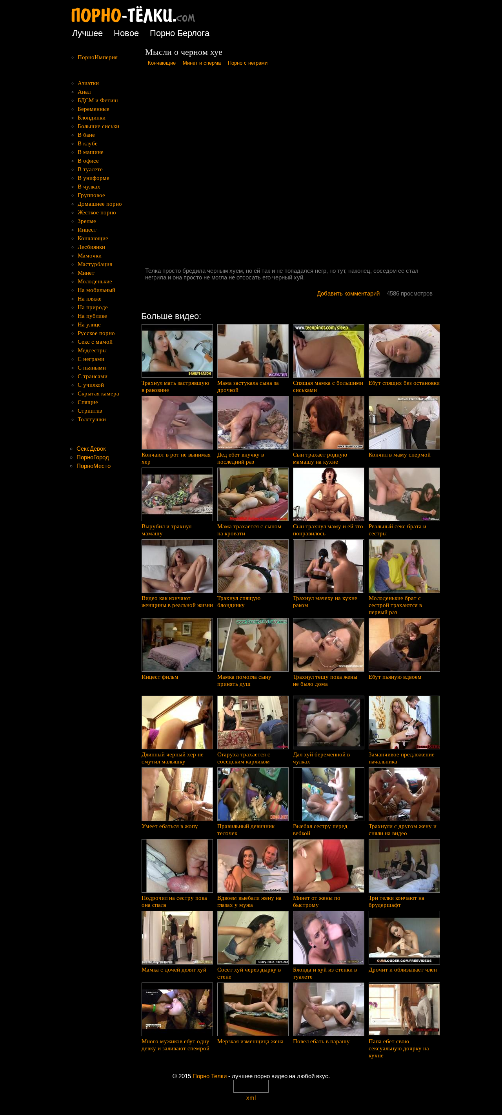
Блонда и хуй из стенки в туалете (325, 973)
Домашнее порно (100, 204)
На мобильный (96, 290)
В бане (86, 135)
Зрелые (87, 221)
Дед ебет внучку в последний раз (240, 458)
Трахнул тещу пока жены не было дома (325, 680)
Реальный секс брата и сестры (397, 530)
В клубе (88, 143)
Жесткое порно (97, 212)
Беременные (93, 109)
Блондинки (91, 117)
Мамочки (90, 255)
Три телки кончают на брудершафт (396, 901)
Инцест (87, 230)
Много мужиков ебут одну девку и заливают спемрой (175, 1045)
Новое (126, 33)
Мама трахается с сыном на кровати (249, 530)
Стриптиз (90, 411)
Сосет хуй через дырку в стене (249, 973)
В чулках (89, 186)
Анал (84, 92)
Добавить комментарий (348, 293)
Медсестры (92, 350)
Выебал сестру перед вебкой (320, 829)
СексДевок (91, 448)
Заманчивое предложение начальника (402, 758)
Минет (86, 273)
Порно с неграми (247, 63)
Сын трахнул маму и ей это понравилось (328, 530)
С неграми (91, 359)
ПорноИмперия (98, 57)
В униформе (93, 178)
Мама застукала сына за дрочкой (248, 386)
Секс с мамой (95, 342)
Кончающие (162, 63)
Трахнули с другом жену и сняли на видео (403, 829)
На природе (93, 307)
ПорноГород (92, 457)
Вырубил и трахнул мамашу (166, 530)
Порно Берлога (179, 33)
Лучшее (87, 33)
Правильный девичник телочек (246, 829)
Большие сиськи (98, 126)
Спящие (88, 402)
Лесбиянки (91, 247)
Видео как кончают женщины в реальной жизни (177, 601)
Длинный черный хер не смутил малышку (173, 758)
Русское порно (96, 333)
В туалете (90, 169)
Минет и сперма (202, 63)
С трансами (92, 376)
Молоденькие (95, 281)
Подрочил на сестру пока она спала (174, 901)
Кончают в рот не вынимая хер (176, 458)
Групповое (91, 195)
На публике (92, 316)
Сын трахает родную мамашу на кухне (320, 458)
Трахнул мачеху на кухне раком (325, 601)
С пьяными (92, 367)
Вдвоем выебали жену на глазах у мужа (249, 901)
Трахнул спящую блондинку (238, 601)
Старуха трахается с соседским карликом (243, 758)
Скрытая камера (98, 393)
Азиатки (88, 83)
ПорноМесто (93, 465)
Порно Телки (210, 1076)
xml (251, 1097)
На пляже (90, 299)
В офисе (88, 161)
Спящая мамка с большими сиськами (328, 386)
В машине (91, 152)
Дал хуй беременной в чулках (321, 758)
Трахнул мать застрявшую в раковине (175, 386)
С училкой (91, 385)
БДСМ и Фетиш (98, 100)
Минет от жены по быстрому (316, 901)
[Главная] (139, 23)
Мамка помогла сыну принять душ (244, 680)
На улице (89, 324)
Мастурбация (95, 264)
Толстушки (92, 419)
